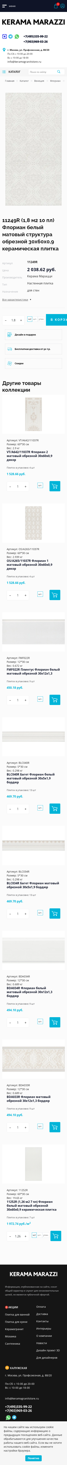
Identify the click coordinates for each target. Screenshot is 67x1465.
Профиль (62, 6)
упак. (41, 319)
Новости (41, 1343)
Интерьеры (43, 1328)
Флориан (55, 80)
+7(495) (35, 36)
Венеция (39, 80)
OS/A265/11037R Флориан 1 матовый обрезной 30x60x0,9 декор (29, 565)
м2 (29, 319)
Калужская (18, 1368)
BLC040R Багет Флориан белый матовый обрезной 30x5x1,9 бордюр (31, 778)
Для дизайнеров (46, 1357)
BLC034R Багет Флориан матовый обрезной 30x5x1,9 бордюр (33, 885)
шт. (35, 319)
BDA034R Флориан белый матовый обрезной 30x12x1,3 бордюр (29, 992)
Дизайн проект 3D (48, 1350)
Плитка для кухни (16, 1322)
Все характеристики (15, 299)
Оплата (41, 1306)
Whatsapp (17, 38)
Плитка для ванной (17, 1314)
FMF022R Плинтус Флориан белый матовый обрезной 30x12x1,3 (33, 671)
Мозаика (10, 1336)
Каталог (24, 80)
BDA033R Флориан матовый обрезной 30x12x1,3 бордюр (29, 1099)
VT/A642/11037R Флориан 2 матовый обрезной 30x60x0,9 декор (29, 456)
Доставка (42, 1314)
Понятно (33, 1458)
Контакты (42, 1321)
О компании (44, 1336)
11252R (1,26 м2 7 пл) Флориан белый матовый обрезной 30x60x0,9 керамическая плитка (32, 1206)
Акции (13, 1307)
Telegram (11, 38)
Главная (9, 80)
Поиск (58, 71)
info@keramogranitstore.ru (24, 61)
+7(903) (35, 42)
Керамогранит (14, 1329)
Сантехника (12, 1343)
